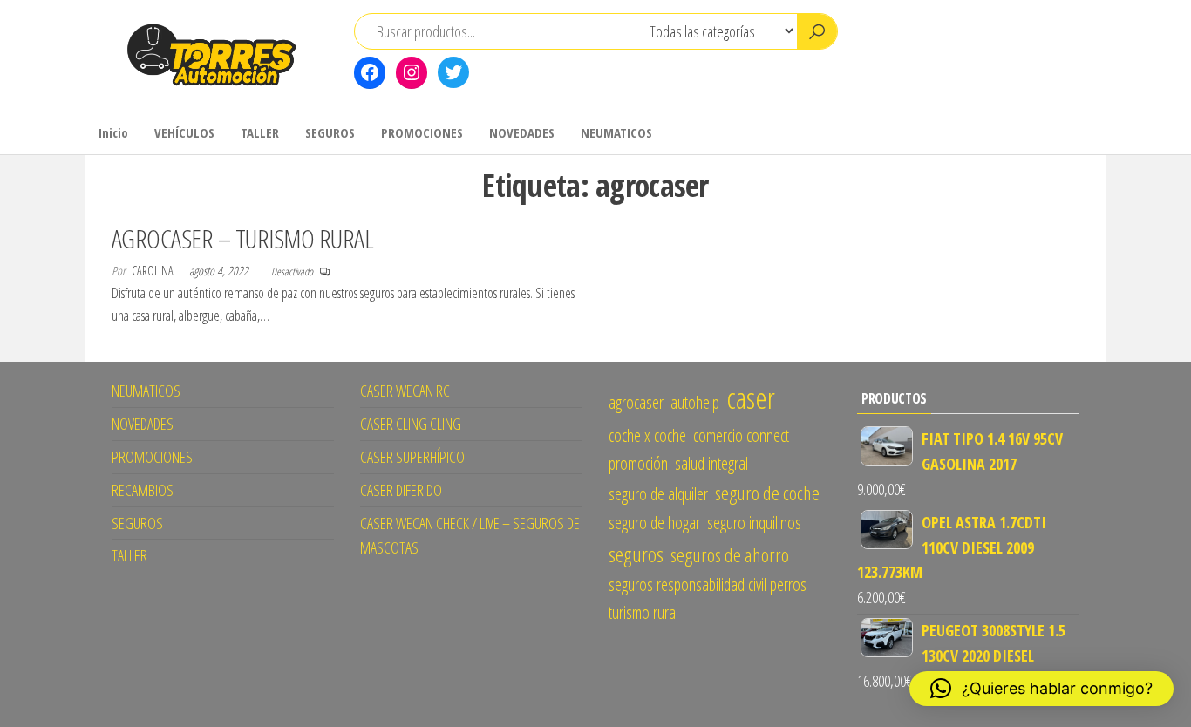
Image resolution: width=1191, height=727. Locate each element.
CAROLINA (154, 270)
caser (750, 397)
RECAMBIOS (143, 489)
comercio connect (741, 435)
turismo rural (643, 612)
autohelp (694, 402)
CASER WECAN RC (405, 390)
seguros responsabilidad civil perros (707, 584)
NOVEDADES (522, 132)
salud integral (711, 463)
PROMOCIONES (422, 132)
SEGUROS (330, 132)
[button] (1041, 688)
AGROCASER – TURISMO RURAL (242, 238)
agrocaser (636, 402)
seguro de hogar (654, 522)
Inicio (113, 132)
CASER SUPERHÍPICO (412, 456)
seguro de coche (767, 492)
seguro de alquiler (658, 494)
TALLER (260, 132)
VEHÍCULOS (184, 132)
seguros (636, 554)
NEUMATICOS (616, 132)
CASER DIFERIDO (401, 489)
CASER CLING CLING (410, 423)
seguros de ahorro (729, 554)
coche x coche (647, 435)
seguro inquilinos (754, 522)
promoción (638, 463)
